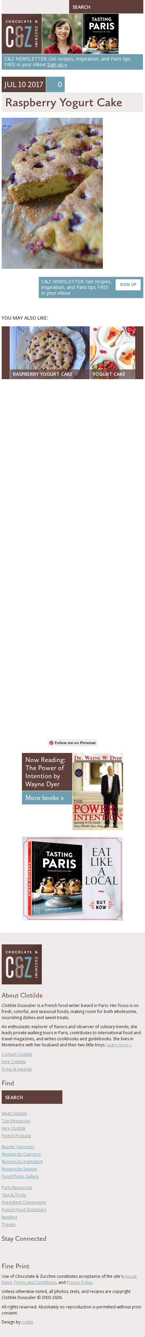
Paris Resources (17, 1187)
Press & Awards (17, 1069)
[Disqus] (72, 471)
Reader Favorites (18, 1147)
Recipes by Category (21, 1154)
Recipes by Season (19, 1169)
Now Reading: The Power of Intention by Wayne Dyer (45, 772)
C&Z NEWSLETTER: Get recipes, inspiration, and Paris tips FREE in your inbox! (89, 287)
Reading (9, 1217)
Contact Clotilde (17, 1054)
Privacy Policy (79, 1282)
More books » (44, 798)
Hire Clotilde (14, 1061)
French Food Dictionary (24, 1210)
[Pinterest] (23, 1250)
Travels (9, 1224)
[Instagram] (32, 1250)
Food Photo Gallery (20, 1176)
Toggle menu (8, 6)
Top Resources (16, 1121)
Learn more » (119, 1045)
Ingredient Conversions (24, 1202)
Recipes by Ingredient (22, 1161)
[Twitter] (13, 1250)
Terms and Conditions (35, 1282)
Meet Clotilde (14, 1113)
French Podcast (16, 1136)
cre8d (27, 1322)
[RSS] (42, 1250)
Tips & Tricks (14, 1195)
